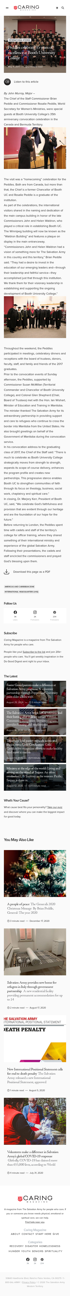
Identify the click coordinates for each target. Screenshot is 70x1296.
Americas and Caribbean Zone (19, 586)
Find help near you (34, 1222)
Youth (26, 1251)
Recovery (17, 1246)
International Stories (19, 40)
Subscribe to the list (34, 652)
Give (56, 1234)
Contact (28, 1234)
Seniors (37, 1251)
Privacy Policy (29, 1282)
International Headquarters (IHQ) (21, 591)
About (15, 1234)
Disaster (31, 1246)
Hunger (14, 1251)
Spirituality (54, 1251)
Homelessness (50, 1246)
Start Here (43, 1234)
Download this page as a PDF (31, 572)
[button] (7, 7)
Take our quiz (54, 807)
